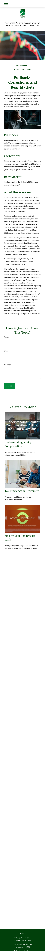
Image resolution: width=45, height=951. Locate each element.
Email (6, 351)
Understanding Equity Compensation (18, 444)
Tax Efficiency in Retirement (22, 491)
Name (6, 337)
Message (7, 365)
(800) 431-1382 (26, 940)
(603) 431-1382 (25, 938)
